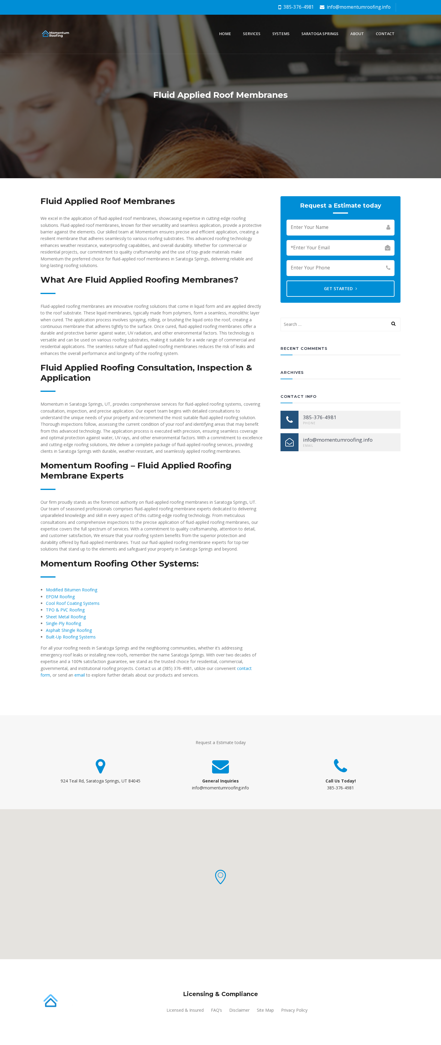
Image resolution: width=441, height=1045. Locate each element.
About (357, 33)
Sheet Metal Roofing (66, 617)
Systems (281, 33)
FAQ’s (216, 1010)
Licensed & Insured (185, 1010)
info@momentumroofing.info (358, 7)
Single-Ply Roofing (63, 623)
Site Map (265, 1010)
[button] (220, 877)
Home (225, 33)
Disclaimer (239, 1010)
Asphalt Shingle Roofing (69, 630)
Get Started (339, 288)
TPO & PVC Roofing (65, 610)
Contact (385, 33)
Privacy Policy (294, 1010)
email (79, 675)
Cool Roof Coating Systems (73, 603)
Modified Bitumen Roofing (71, 590)
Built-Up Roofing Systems (71, 637)
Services (251, 33)
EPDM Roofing (60, 596)
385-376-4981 (298, 7)
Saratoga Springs (320, 33)
